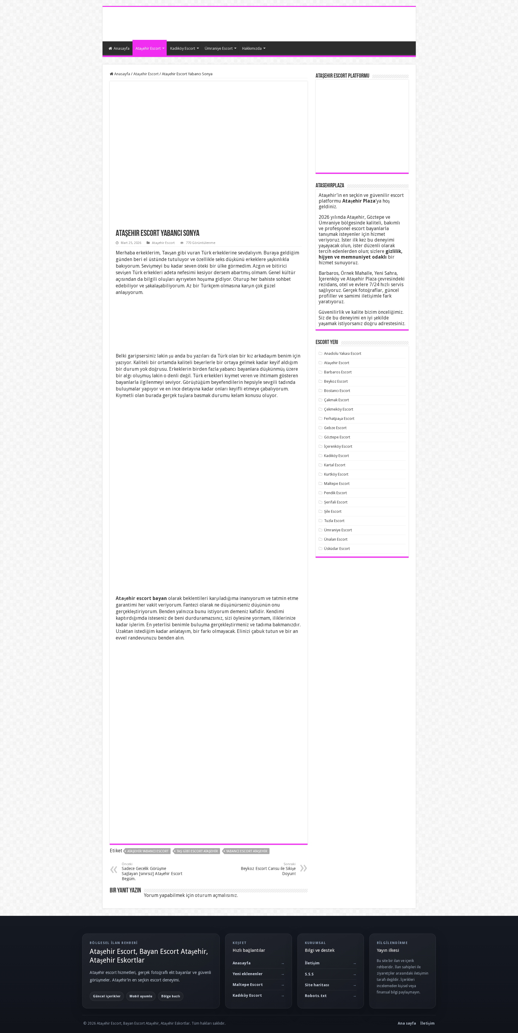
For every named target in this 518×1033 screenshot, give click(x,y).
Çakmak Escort (336, 400)
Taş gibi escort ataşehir (197, 851)
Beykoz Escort (336, 381)
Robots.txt (316, 995)
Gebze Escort (335, 428)
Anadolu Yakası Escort (342, 353)
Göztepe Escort (337, 437)
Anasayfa (122, 48)
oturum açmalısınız (216, 895)
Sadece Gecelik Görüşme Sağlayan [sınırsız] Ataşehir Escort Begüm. (152, 871)
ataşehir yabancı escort (147, 851)
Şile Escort (332, 511)
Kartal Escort (334, 465)
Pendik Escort (335, 493)
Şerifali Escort (335, 502)
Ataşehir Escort (148, 48)
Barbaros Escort (338, 372)
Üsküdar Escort (337, 548)
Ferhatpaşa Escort (339, 418)
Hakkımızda (252, 48)
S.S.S (309, 974)
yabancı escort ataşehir (246, 851)
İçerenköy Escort (338, 446)
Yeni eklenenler (248, 974)
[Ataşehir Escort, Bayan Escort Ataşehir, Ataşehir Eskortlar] (129, 23)
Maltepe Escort (337, 483)
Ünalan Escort (335, 539)
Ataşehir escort (133, 598)
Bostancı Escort (337, 390)
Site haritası (317, 985)
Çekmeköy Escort (338, 409)
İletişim (312, 963)
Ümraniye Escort (219, 48)
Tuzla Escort (334, 520)
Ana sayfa (407, 1023)
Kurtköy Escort (336, 474)
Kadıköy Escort (182, 48)
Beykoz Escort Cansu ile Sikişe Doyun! (268, 869)
